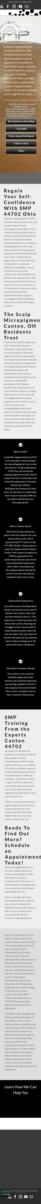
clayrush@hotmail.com (26, 2)
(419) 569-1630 (13, 2)
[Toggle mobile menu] (37, 13)
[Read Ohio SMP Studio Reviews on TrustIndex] (6, 1195)
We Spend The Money (20, 1192)
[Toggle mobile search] (33, 13)
